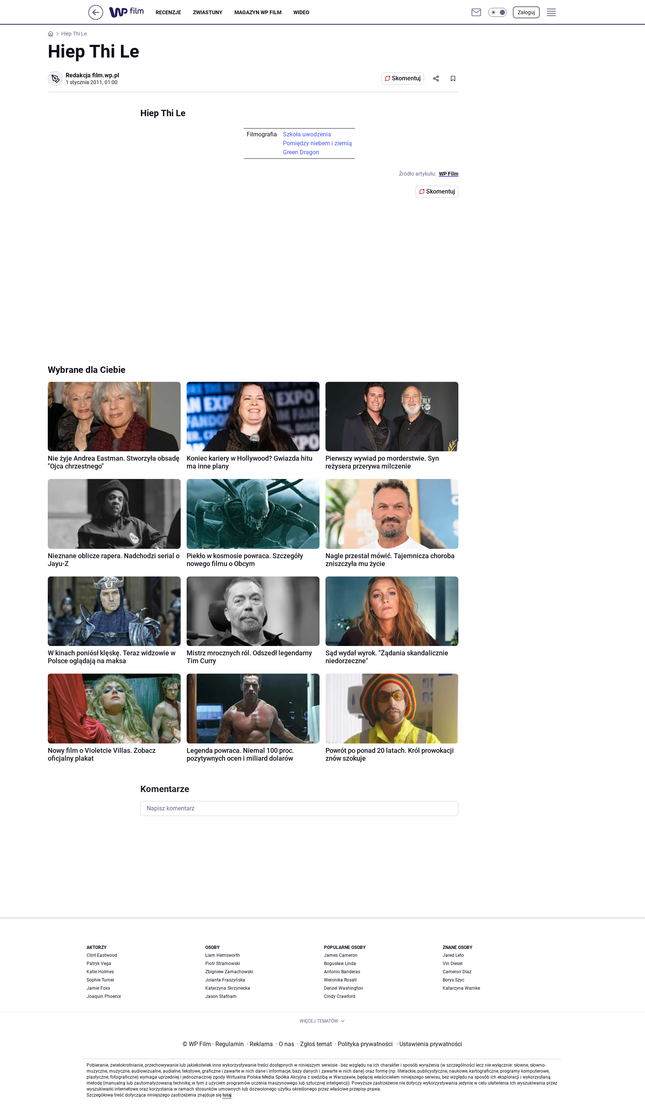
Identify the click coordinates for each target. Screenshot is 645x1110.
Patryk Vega (99, 963)
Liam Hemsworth (222, 955)
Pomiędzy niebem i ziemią (317, 143)
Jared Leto (453, 955)
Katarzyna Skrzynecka (227, 988)
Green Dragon (301, 152)
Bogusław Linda (340, 963)
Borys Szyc (453, 980)
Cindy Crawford (339, 996)
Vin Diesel (452, 963)
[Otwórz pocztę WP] (476, 12)
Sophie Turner (100, 980)
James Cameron (341, 955)
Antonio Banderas (342, 971)
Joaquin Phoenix (104, 996)
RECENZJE (168, 12)
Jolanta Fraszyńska (225, 980)
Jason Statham (221, 996)
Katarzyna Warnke (461, 988)
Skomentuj (406, 78)
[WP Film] (132, 12)
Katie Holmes (100, 971)
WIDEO (301, 12)
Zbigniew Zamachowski (229, 971)
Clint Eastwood (102, 955)
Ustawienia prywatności (429, 1044)
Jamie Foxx (98, 988)
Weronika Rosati (340, 980)
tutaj (226, 1095)
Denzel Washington (343, 988)
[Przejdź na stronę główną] (95, 17)
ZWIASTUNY (207, 12)
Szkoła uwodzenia (307, 134)
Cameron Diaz (457, 971)
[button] (497, 12)
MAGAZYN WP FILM (257, 12)
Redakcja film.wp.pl (92, 75)
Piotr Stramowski (222, 963)
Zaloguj (526, 12)
